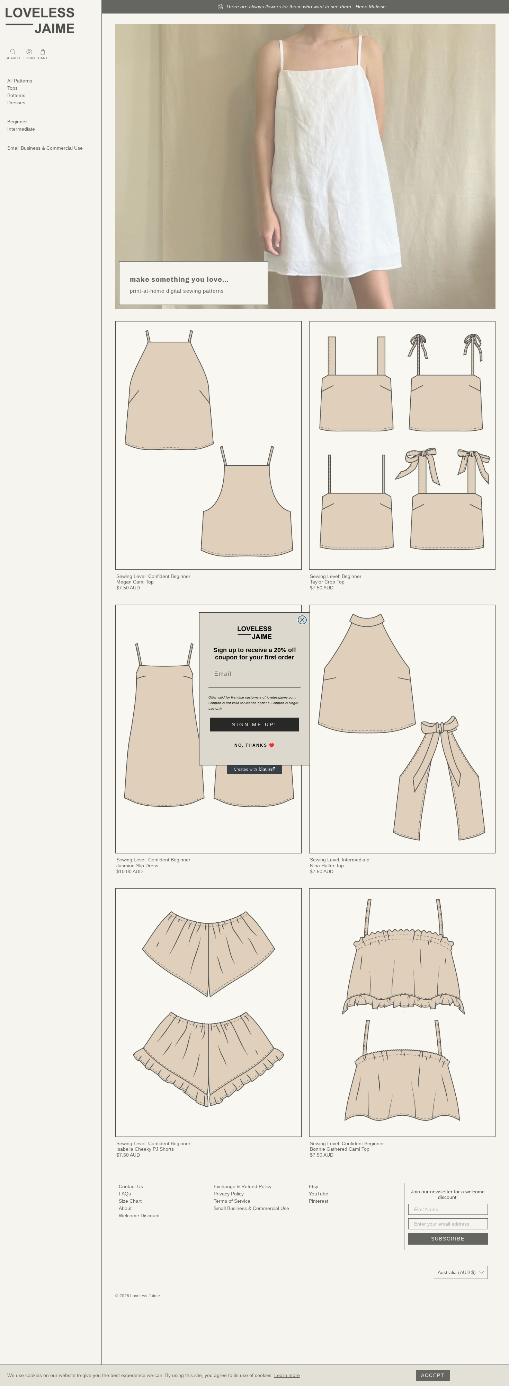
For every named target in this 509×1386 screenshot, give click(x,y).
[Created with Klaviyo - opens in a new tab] (254, 769)
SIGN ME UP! (254, 724)
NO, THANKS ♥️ (254, 745)
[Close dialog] (302, 620)
